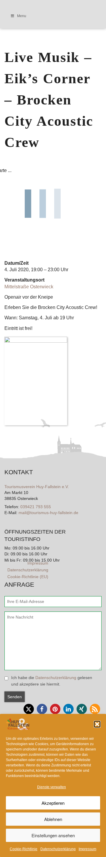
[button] (97, 724)
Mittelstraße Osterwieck (28, 286)
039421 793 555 (35, 506)
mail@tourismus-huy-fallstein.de (48, 512)
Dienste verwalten (51, 787)
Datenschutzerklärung (58, 849)
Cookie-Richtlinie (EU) (27, 576)
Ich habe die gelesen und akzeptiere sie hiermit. (51, 680)
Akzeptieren (53, 803)
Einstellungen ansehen (53, 835)
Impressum (87, 849)
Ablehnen (53, 819)
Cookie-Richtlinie (23, 849)
